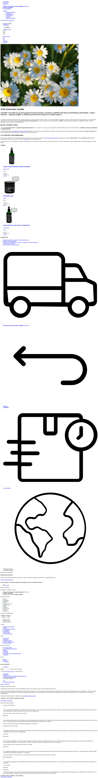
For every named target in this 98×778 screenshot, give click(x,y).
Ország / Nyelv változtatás (16, 669)
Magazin (5, 650)
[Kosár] (50, 33)
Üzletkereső (5, 651)
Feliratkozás (5, 25)
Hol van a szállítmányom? (8, 641)
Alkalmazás (5, 654)
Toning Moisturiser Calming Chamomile (20, 131)
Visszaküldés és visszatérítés (9, 629)
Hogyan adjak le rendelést (8, 626)
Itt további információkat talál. (7, 579)
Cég (4, 680)
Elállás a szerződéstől (5, 684)
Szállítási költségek (10, 14)
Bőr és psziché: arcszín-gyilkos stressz (11, 244)
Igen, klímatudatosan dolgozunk (10, 648)
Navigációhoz (6, 1)
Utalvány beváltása (7, 643)
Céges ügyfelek (6, 632)
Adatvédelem (6, 674)
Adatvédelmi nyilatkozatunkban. (29, 696)
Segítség (5, 11)
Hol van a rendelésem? (10, 12)
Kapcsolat (8, 16)
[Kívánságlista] (4, 31)
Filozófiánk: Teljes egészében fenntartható (12, 653)
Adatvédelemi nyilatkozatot (6, 700)
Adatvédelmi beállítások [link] (8, 678)
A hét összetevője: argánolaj (9, 243)
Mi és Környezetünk (7, 647)
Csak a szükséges (9, 698)
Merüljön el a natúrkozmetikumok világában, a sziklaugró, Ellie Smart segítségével (20, 242)
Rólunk (4, 659)
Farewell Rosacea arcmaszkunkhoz (51, 138)
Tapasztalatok (6, 661)
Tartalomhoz (5, 2)
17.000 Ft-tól (16, 6)
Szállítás (5, 627)
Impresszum (5, 673)
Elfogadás (3, 698)
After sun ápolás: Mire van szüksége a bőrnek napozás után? (16, 240)
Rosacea (26, 139)
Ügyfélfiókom (6, 631)
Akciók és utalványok (7, 633)
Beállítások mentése (5, 775)
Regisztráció (5, 639)
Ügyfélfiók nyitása (7, 29)
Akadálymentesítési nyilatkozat (9, 677)
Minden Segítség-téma (10, 18)
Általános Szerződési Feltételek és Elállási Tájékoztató (14, 676)
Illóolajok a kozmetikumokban (9, 241)
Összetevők (5, 652)
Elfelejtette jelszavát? (7, 640)
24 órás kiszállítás (7, 8)
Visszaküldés (8, 13)
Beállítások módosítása (19, 698)
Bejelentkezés (6, 638)
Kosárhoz (5, 4)
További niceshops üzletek (8, 682)
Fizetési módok (9, 15)
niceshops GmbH (10, 671)
